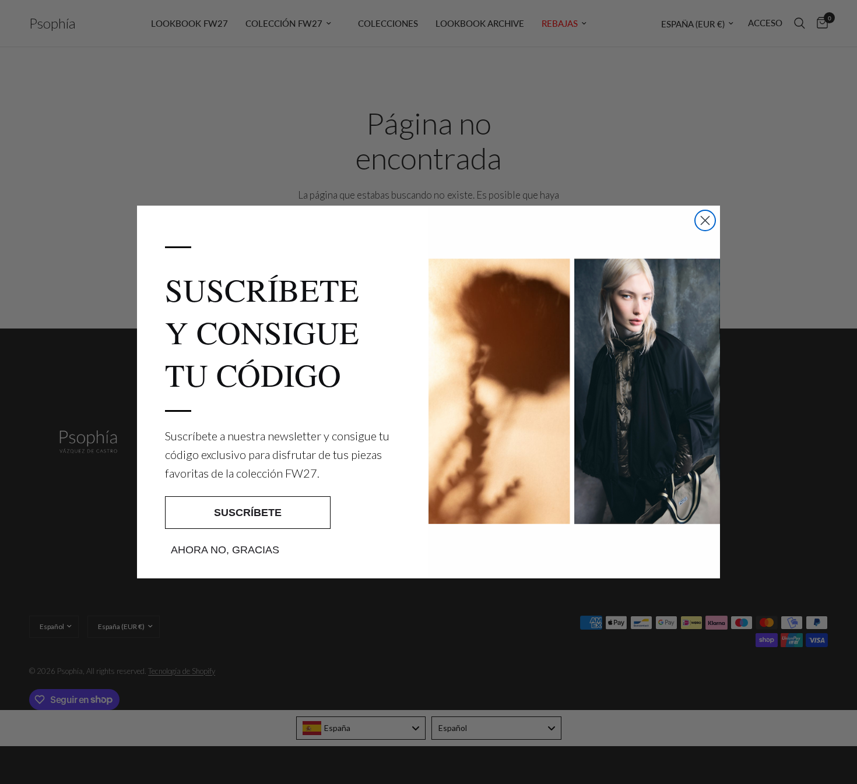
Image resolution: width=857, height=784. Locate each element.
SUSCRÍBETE (248, 512)
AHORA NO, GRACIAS (225, 550)
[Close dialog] (705, 220)
